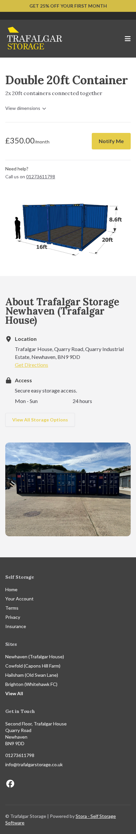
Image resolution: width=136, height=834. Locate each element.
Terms (11, 608)
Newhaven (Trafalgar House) (34, 656)
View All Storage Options (40, 419)
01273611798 (19, 755)
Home (11, 589)
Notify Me (111, 141)
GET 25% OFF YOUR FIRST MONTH (68, 6)
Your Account (19, 598)
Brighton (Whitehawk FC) (31, 684)
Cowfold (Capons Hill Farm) (32, 666)
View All (14, 693)
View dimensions (22, 108)
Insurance (15, 626)
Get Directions (31, 365)
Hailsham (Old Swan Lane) (31, 675)
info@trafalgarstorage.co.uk (34, 764)
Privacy (12, 617)
